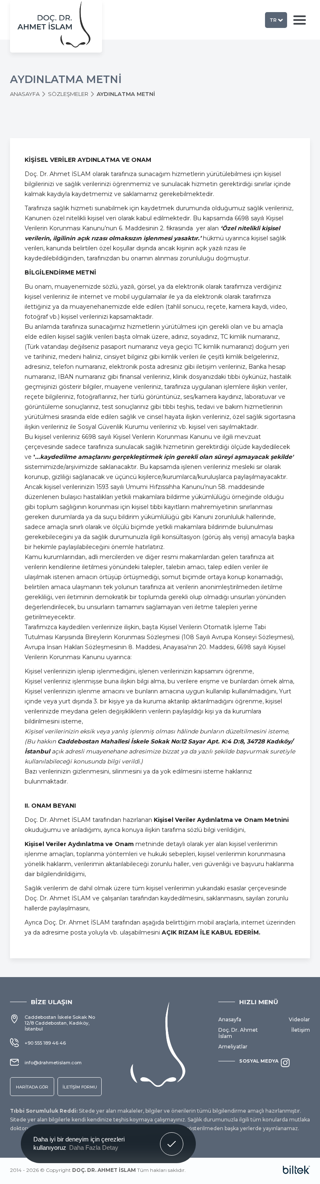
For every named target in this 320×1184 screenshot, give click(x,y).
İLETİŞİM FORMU (79, 1087)
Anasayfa (229, 1019)
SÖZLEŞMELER (68, 94)
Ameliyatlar (233, 1046)
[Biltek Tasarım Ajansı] (296, 1170)
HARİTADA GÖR (32, 1087)
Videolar (299, 1019)
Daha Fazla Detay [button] (93, 1147)
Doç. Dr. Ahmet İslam (238, 1033)
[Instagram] (285, 1063)
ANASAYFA (25, 94)
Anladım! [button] (171, 1137)
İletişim (300, 1030)
